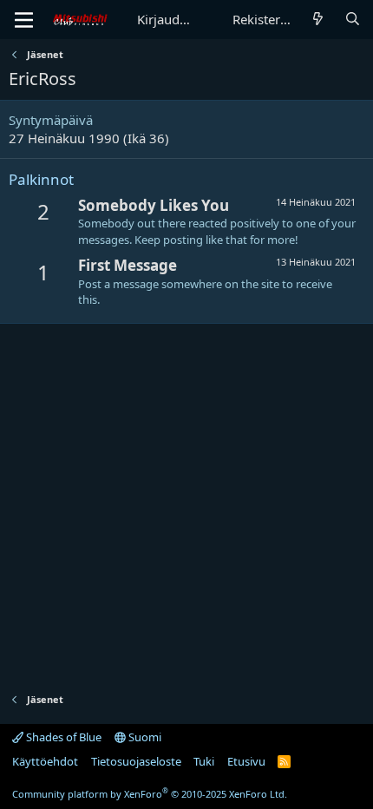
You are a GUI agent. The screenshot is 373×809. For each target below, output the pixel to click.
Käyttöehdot (45, 761)
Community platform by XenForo (149, 793)
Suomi (143, 737)
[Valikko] (23, 20)
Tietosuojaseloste (136, 761)
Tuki (203, 761)
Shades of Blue (62, 737)
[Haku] (353, 19)
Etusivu (246, 761)
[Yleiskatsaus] (318, 19)
